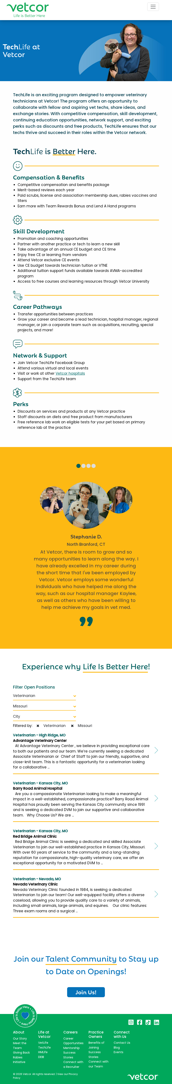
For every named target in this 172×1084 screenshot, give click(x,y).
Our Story (20, 1038)
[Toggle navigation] (153, 7)
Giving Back (21, 1052)
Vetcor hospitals (70, 373)
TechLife (44, 1047)
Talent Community (81, 957)
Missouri (20, 706)
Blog (117, 1047)
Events (118, 1052)
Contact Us (122, 1043)
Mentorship (71, 1048)
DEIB (41, 1057)
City (16, 716)
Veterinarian (24, 695)
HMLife (43, 1052)
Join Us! (86, 991)
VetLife (43, 1043)
